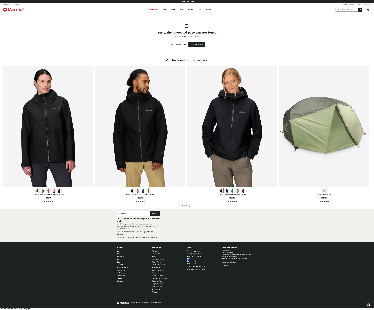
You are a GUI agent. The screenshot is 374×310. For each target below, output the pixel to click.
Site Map (120, 281)
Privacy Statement (193, 251)
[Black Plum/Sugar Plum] (243, 190)
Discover (208, 9)
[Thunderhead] (143, 190)
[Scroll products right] (371, 131)
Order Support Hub (158, 265)
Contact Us (225, 251)
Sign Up (154, 213)
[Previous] (169, 1)
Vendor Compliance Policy (196, 269)
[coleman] (6, 4)
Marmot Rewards (158, 270)
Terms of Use (191, 261)
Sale (200, 9)
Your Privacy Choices (194, 257)
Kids (181, 9)
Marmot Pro (121, 276)
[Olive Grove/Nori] (324, 190)
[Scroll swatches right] (63, 190)
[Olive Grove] (43, 190)
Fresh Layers (154, 9)
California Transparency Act (196, 266)
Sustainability (121, 270)
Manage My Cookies (194, 254)
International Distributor (229, 262)
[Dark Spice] (148, 190)
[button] (368, 305)
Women (173, 9)
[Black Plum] (59, 190)
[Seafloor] (232, 190)
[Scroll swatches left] (33, 190)
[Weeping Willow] (237, 190)
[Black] (37, 190)
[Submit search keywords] (360, 10)
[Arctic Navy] (226, 190)
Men (164, 9)
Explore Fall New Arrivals (187, 1)
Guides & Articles (122, 267)
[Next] (205, 1)
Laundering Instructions (160, 278)
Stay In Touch (156, 267)
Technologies (121, 273)
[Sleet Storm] (53, 190)
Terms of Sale (192, 264)
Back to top (186, 206)
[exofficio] (16, 4)
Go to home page (197, 44)
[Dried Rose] (48, 190)
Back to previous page (178, 44)
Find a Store (225, 265)
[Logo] (13, 10)
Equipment (190, 9)
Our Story (120, 265)
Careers (119, 278)
